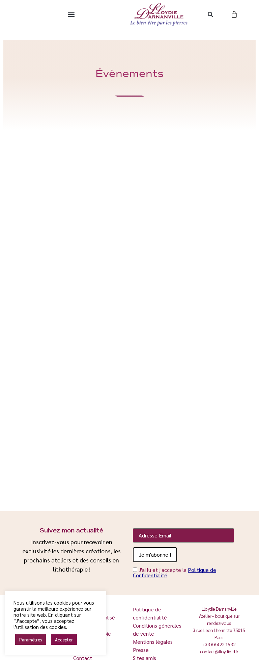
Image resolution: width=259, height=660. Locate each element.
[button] (71, 14)
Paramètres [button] (30, 639)
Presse (141, 649)
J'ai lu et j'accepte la (174, 572)
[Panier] (234, 14)
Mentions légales (153, 641)
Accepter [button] (64, 639)
